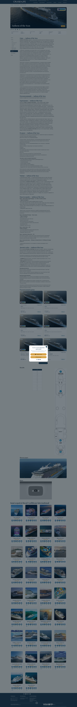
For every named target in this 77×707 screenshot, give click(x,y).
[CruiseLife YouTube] (40, 359)
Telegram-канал (39, 354)
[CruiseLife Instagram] (36, 359)
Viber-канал (39, 357)
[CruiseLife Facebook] (38, 359)
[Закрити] (46, 346)
